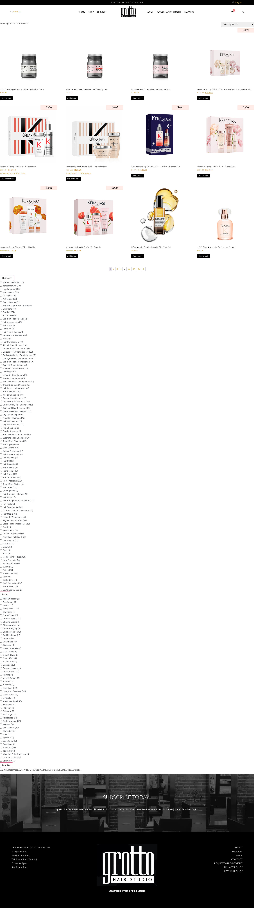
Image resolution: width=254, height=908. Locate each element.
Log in (238, 2)
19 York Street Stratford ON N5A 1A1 (31, 847)
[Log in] (233, 2)
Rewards (189, 12)
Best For (6, 765)
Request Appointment (169, 12)
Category (7, 278)
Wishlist (17, 12)
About (150, 12)
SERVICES (102, 12)
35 (138, 269)
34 (134, 269)
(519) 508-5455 (19, 851)
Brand (5, 594)
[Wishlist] (11, 12)
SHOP (91, 12)
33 (129, 269)
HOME (82, 12)
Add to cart (6, 98)
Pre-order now (8, 179)
